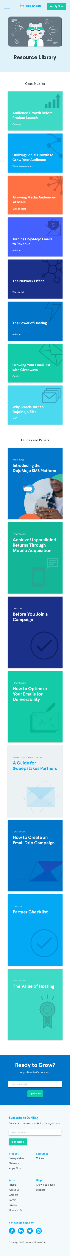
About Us (14, 1190)
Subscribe (18, 1142)
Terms (12, 1200)
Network (14, 1163)
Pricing (12, 1185)
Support (40, 1190)
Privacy (13, 1205)
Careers (13, 1195)
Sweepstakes (16, 1158)
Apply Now (56, 6)
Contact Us (15, 1210)
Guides (40, 1158)
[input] (35, 1084)
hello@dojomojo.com (21, 1223)
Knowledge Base (45, 1185)
